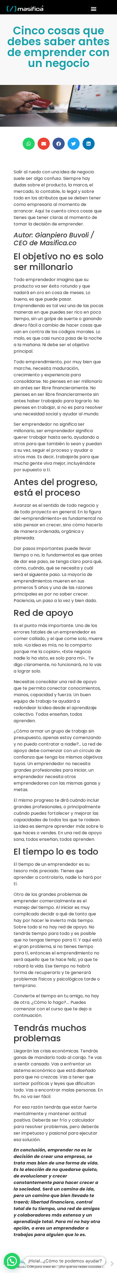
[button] (93, 8)
